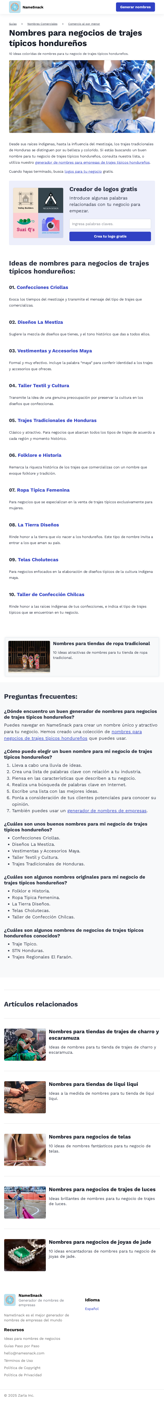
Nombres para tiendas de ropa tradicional (101, 643)
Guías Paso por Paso (21, 1346)
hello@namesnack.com (24, 1353)
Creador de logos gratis (103, 188)
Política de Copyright (22, 1368)
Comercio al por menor (84, 23)
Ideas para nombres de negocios (32, 1338)
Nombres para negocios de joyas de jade (100, 1242)
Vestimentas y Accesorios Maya (54, 351)
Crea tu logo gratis (110, 236)
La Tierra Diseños (38, 525)
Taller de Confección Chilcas (50, 594)
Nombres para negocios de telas (90, 1137)
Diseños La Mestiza (40, 322)
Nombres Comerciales (42, 23)
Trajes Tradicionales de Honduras (57, 420)
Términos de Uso (18, 1360)
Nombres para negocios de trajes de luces (102, 1189)
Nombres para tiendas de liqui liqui (93, 1084)
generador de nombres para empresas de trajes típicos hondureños (92, 162)
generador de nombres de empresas (107, 810)
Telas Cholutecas (38, 559)
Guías (13, 23)
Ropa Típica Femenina (43, 490)
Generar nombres (135, 7)
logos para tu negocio (83, 171)
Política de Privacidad (23, 1375)
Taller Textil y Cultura (43, 385)
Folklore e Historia (39, 455)
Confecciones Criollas (42, 287)
